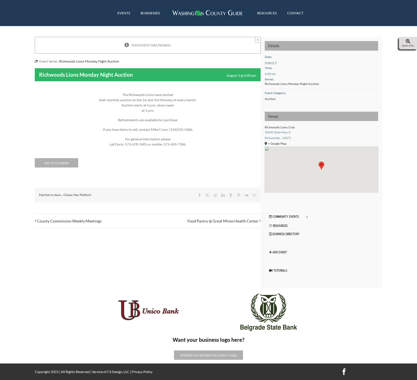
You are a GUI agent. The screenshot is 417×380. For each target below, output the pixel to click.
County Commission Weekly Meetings (69, 221)
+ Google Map (277, 143)
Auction (270, 99)
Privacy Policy (142, 372)
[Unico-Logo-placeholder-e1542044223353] (148, 294)
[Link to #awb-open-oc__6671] (407, 41)
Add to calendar (56, 163)
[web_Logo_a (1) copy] (208, 10)
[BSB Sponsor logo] (268, 294)
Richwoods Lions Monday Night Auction (292, 84)
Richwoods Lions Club (280, 127)
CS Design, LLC (118, 372)
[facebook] (344, 371)
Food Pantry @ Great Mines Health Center (222, 221)
